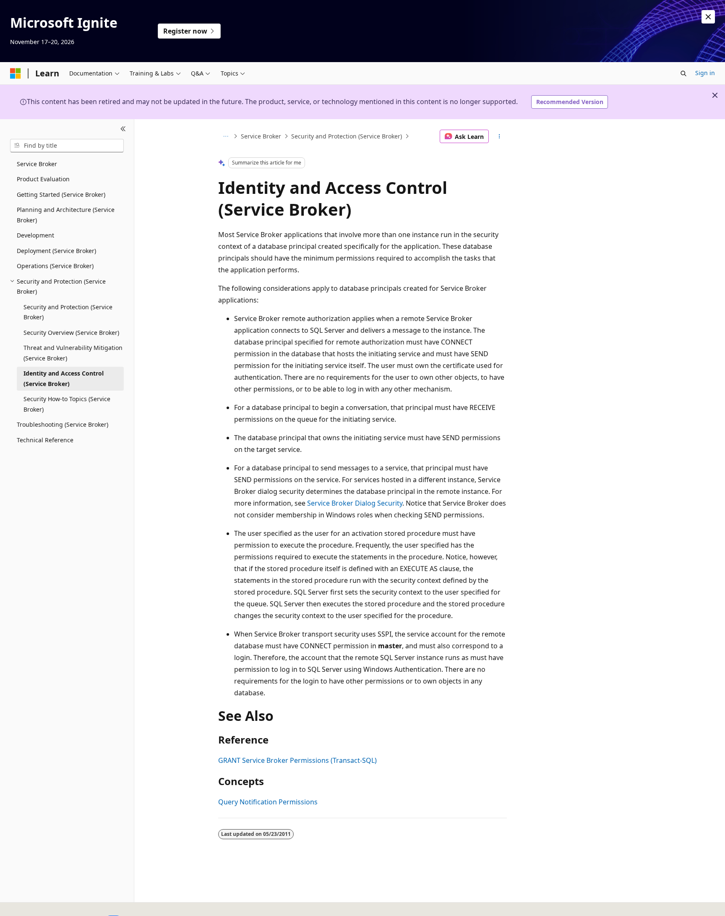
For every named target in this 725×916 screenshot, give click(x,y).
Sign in (705, 73)
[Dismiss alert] (708, 16)
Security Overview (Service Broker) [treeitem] (71, 333)
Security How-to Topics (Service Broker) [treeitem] (66, 404)
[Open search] (683, 73)
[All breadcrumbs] (225, 136)
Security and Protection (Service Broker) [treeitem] (67, 312)
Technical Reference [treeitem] (45, 440)
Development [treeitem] (35, 235)
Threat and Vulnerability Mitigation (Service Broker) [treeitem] (73, 353)
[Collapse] (123, 129)
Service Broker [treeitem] (37, 164)
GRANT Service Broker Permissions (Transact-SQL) (297, 760)
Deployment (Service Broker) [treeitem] (56, 251)
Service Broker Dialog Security (354, 503)
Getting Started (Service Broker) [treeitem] (61, 194)
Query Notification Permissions (268, 801)
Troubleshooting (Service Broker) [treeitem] (62, 424)
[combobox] (67, 145)
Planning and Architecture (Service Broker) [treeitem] (66, 215)
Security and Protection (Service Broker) (346, 136)
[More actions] (499, 136)
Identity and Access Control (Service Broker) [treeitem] (63, 378)
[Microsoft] (15, 73)
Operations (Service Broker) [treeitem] (55, 266)
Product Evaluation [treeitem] (43, 179)
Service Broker (261, 136)
